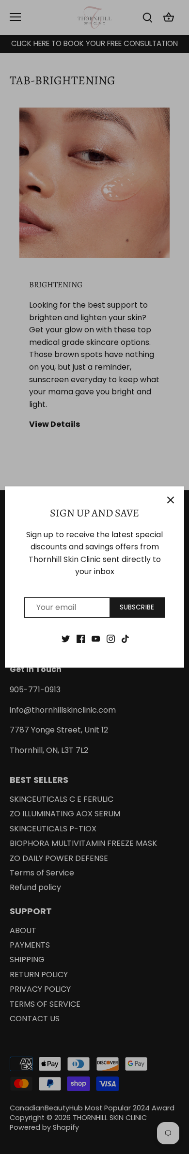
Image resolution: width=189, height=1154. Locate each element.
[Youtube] (96, 638)
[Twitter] (66, 638)
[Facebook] (81, 638)
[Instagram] (111, 638)
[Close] (170, 500)
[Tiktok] (125, 638)
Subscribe (137, 607)
